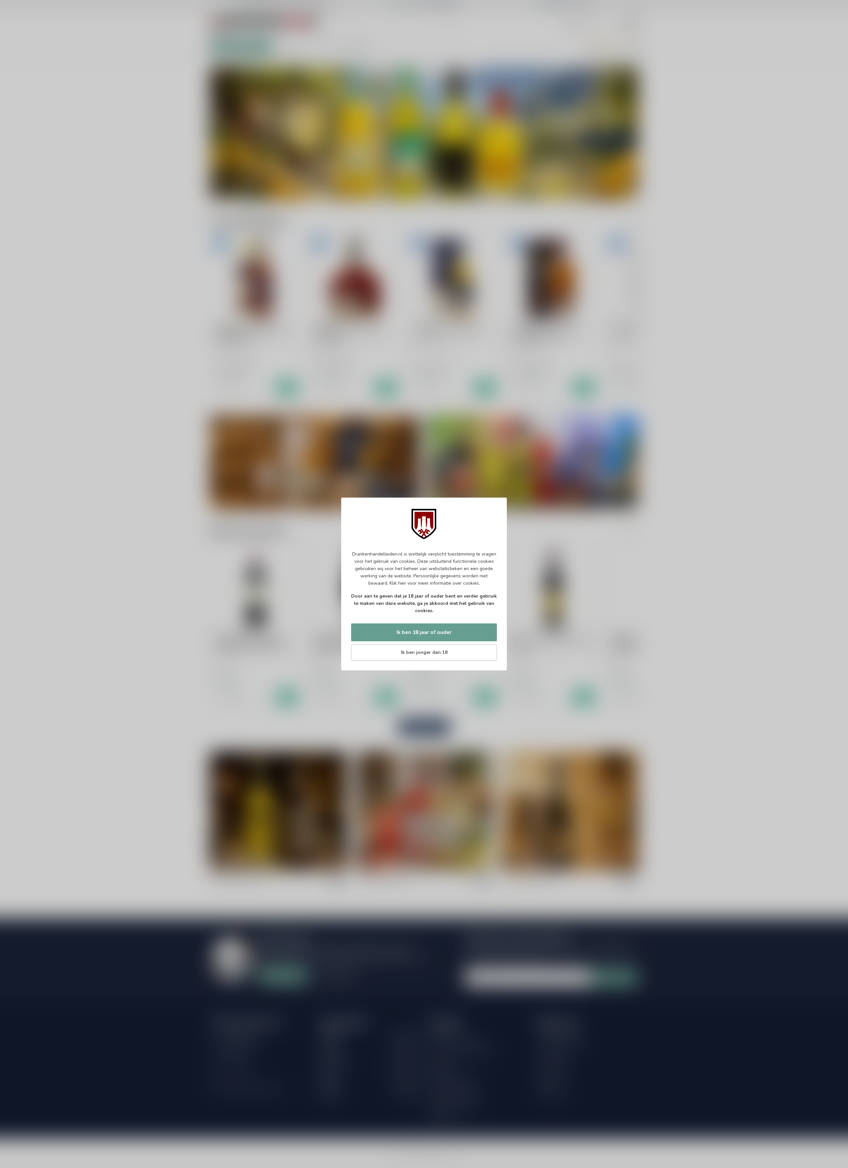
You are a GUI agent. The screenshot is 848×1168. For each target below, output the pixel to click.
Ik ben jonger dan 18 (424, 652)
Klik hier (398, 583)
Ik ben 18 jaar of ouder (424, 632)
